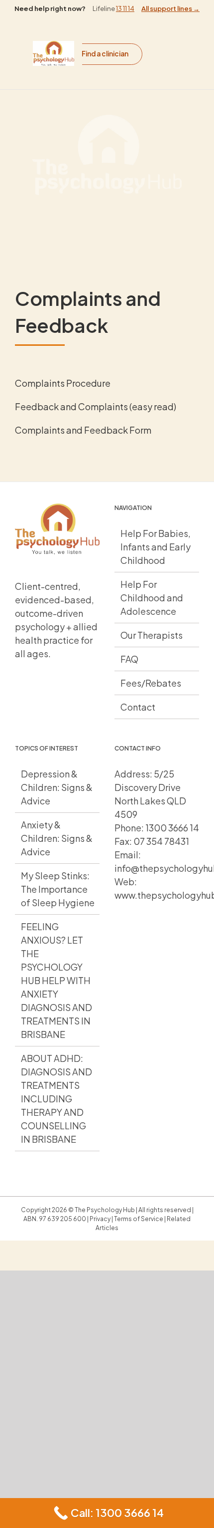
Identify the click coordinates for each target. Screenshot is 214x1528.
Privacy (100, 1219)
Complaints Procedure (62, 383)
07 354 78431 (161, 841)
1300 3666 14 (172, 827)
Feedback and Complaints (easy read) (95, 406)
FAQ (129, 659)
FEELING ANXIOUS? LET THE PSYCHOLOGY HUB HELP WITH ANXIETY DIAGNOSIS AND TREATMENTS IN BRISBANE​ (56, 980)
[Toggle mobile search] (169, 58)
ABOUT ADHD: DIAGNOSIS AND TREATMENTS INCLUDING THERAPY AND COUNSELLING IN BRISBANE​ (56, 1098)
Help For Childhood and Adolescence (151, 597)
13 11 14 (125, 8)
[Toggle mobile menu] (169, 48)
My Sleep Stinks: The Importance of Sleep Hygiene (58, 889)
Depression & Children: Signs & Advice (57, 787)
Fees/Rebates (150, 683)
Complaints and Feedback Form (83, 430)
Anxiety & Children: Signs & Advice (57, 838)
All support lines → (170, 8)
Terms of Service (138, 1219)
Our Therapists (151, 635)
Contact (137, 707)
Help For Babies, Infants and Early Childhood (155, 546)
